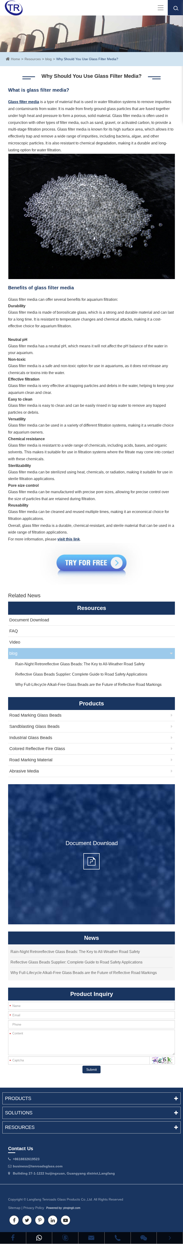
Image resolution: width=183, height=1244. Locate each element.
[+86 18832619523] (39, 1238)
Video (14, 642)
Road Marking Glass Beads (35, 715)
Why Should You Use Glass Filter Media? (87, 59)
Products (18, 1098)
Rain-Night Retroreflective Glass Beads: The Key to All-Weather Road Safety (80, 664)
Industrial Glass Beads (30, 737)
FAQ (13, 631)
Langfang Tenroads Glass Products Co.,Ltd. (60, 1199)
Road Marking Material (30, 759)
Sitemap (14, 1208)
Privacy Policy (33, 1208)
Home (15, 59)
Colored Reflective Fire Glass (37, 748)
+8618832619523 (26, 1159)
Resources (33, 59)
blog (48, 59)
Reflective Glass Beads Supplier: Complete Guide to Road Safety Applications (81, 674)
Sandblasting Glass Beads (34, 726)
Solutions (18, 1112)
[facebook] (13, 1238)
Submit (91, 1069)
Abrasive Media (24, 771)
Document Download (29, 620)
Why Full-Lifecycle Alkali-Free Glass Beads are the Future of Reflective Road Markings (88, 685)
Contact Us (20, 1148)
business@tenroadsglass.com (37, 1166)
